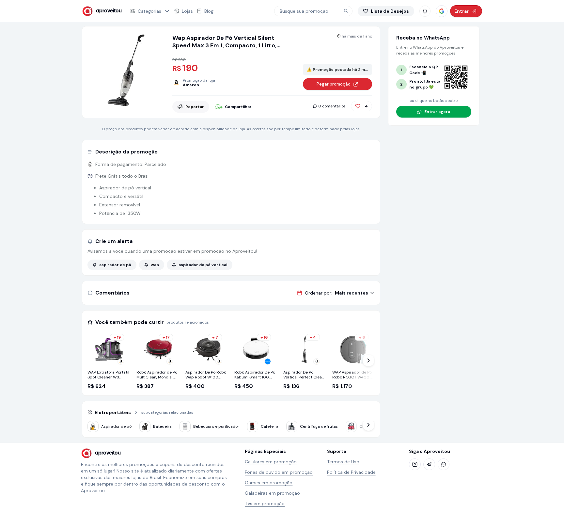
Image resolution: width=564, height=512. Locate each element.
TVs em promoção (265, 503)
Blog (208, 11)
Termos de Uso (343, 462)
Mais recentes (351, 293)
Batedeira (162, 426)
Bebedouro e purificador (216, 426)
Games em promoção (268, 483)
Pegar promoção (334, 84)
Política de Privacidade (351, 472)
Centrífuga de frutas (319, 426)
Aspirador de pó (116, 426)
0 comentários (332, 106)
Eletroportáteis (113, 412)
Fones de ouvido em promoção (279, 472)
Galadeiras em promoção (272, 493)
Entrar (461, 11)
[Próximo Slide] (368, 360)
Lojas (187, 11)
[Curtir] (357, 106)
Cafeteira (269, 426)
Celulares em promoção (271, 462)
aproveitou (109, 10)
